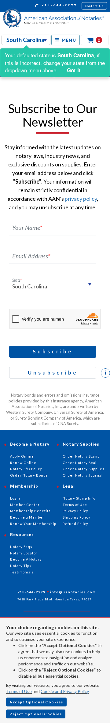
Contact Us (94, 6)
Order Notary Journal (83, 475)
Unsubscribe (53, 372)
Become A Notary (26, 559)
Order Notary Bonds (29, 475)
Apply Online (22, 456)
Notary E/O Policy (26, 469)
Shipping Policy (76, 517)
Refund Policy (75, 524)
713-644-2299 (58, 5)
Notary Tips (20, 566)
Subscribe (53, 351)
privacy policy (81, 198)
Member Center (25, 505)
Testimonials (22, 572)
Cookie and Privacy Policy (65, 691)
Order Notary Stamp (81, 456)
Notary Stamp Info (79, 498)
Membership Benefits (30, 511)
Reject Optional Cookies (35, 714)
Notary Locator (24, 553)
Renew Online (23, 463)
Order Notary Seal (80, 463)
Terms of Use (19, 691)
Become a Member (27, 517)
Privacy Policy (75, 511)
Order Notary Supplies (84, 469)
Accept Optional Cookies (36, 702)
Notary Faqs (21, 547)
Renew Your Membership (33, 524)
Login (15, 498)
